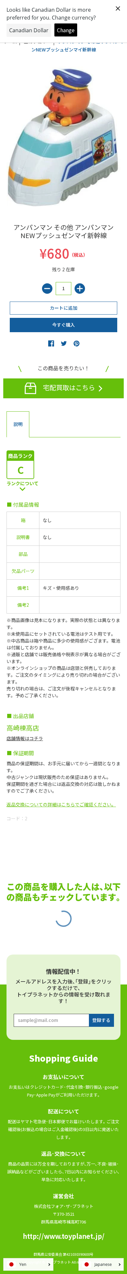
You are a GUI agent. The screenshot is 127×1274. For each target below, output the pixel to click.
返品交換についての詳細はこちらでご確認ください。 (61, 804)
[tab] (18, 424)
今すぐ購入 (63, 324)
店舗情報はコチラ (25, 738)
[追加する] (80, 288)
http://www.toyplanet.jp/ (64, 1236)
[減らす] (47, 288)
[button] (51, 343)
